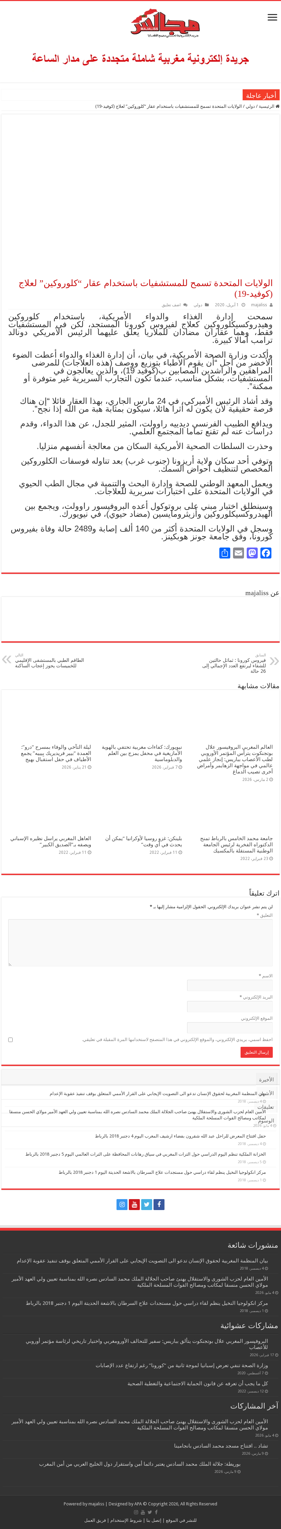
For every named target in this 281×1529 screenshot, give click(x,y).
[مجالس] (140, 21)
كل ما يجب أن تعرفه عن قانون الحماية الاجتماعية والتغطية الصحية (197, 1383)
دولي (250, 106)
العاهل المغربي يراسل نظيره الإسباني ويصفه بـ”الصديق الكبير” (50, 841)
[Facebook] (159, 1204)
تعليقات (265, 1107)
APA (138, 1503)
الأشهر (267, 1093)
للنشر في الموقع (181, 1520)
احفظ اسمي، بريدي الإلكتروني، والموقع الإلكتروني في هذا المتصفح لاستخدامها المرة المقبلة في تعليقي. (177, 1039)
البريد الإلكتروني (256, 997)
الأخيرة (266, 1080)
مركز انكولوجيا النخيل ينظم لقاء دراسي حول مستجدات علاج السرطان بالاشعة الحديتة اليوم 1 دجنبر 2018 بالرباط (162, 1172)
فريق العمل (95, 1520)
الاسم (266, 975)
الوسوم (266, 1121)
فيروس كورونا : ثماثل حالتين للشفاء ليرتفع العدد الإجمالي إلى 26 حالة (234, 663)
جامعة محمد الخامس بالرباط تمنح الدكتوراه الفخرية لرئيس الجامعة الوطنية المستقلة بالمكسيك (236, 844)
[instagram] (122, 1204)
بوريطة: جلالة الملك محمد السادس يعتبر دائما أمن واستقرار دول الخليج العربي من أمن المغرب (140, 1464)
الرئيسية (267, 106)
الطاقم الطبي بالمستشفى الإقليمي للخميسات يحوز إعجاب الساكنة (49, 660)
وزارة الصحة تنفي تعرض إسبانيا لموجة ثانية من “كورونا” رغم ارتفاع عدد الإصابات (182, 1365)
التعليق (265, 915)
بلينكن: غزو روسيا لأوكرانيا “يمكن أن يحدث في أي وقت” (143, 841)
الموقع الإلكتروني (257, 1018)
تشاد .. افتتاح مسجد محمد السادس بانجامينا (221, 1446)
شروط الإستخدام (125, 1520)
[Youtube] (134, 1204)
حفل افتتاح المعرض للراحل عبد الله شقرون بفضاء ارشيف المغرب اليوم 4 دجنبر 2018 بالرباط (180, 1136)
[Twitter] (146, 1204)
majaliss (259, 305)
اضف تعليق (171, 305)
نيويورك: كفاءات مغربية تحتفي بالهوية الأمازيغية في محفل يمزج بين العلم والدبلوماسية (142, 753)
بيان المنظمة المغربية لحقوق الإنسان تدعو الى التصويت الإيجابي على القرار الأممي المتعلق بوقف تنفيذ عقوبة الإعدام (142, 1261)
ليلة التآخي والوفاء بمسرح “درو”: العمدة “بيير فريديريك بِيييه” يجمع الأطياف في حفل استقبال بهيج (56, 753)
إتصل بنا (153, 1520)
